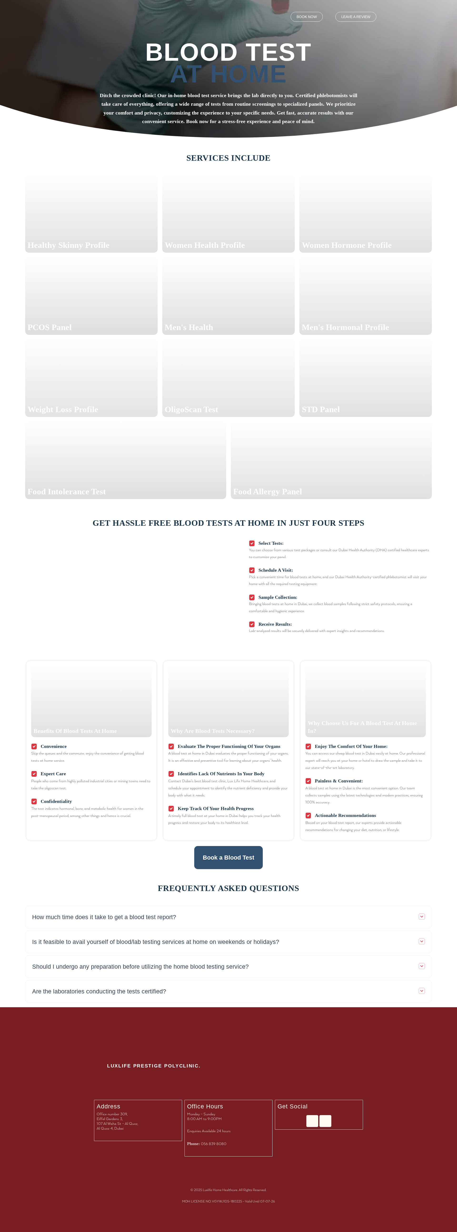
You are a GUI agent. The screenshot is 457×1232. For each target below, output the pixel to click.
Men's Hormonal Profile (345, 327)
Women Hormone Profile (347, 245)
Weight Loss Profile (63, 409)
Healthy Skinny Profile (68, 245)
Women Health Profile (205, 245)
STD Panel (321, 409)
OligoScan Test (191, 409)
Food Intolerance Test (67, 491)
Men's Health (189, 327)
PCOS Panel (50, 327)
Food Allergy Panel (267, 491)
